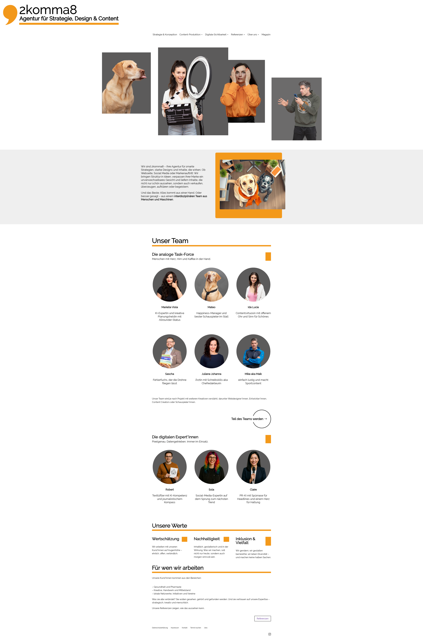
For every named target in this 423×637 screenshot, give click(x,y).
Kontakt (184, 628)
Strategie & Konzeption (165, 35)
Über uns (252, 35)
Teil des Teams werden (247, 419)
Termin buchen (195, 628)
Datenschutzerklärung (160, 628)
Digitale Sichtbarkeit (215, 35)
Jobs (205, 628)
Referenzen (237, 35)
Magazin (266, 35)
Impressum (175, 628)
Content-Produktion (189, 35)
